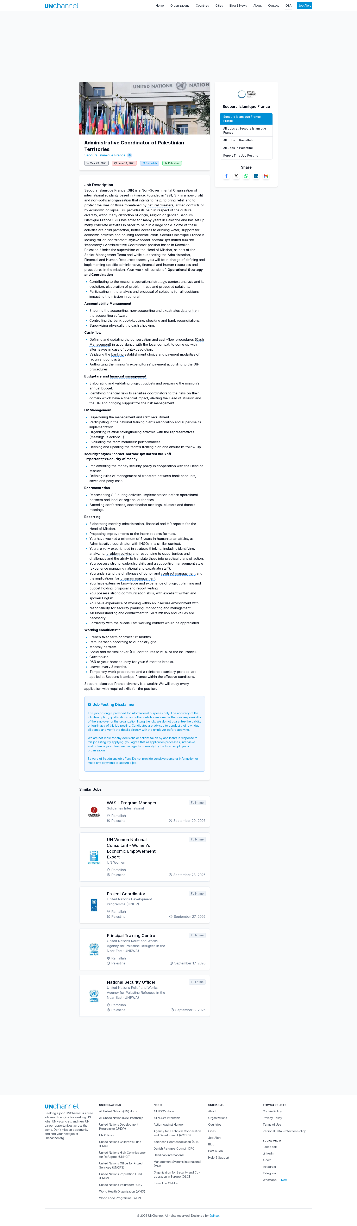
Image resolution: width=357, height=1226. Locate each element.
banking (117, 354)
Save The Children (166, 1183)
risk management (160, 403)
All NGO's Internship (167, 1118)
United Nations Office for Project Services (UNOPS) (121, 1165)
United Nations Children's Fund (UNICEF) (120, 1144)
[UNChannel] (62, 5)
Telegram (269, 1173)
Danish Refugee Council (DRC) (175, 1148)
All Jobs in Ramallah (238, 140)
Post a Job (215, 1151)
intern (144, 534)
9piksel (214, 1215)
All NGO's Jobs (164, 1111)
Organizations (179, 5)
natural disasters (160, 205)
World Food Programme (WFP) (120, 1198)
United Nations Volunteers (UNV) (121, 1185)
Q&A (289, 5)
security (91, 454)
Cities (219, 5)
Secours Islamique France (104, 155)
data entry (189, 310)
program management (137, 578)
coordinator (116, 240)
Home (160, 5)
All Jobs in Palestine (238, 148)
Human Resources (120, 260)
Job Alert (304, 5)
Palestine (174, 163)
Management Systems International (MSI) (177, 1164)
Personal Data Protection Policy (284, 1131)
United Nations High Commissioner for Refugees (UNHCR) (122, 1154)
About (257, 5)
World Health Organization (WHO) (122, 1191)
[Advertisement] (124, 44)
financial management (128, 376)
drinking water (168, 230)
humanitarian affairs (172, 539)
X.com (267, 1160)
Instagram (269, 1166)
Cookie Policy (272, 1111)
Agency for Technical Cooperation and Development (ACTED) (177, 1133)
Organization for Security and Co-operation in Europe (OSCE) (177, 1174)
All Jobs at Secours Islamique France (244, 130)
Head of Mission (159, 250)
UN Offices (106, 1135)
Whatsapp (270, 1180)
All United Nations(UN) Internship (121, 1118)
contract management (178, 573)
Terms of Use (272, 1124)
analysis (187, 282)
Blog (211, 1144)
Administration (179, 255)
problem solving (119, 553)
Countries (202, 5)
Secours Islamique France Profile (242, 119)
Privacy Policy (272, 1118)
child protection (117, 230)
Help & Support (218, 1157)
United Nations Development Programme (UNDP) (118, 1126)
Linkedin (268, 1153)
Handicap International (169, 1155)
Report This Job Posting (240, 155)
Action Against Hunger (169, 1124)
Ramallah (151, 163)
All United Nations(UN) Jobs (118, 1111)
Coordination (102, 275)
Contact (273, 5)
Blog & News (238, 5)
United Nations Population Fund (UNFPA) (120, 1176)
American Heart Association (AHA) (177, 1142)
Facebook (270, 1147)
